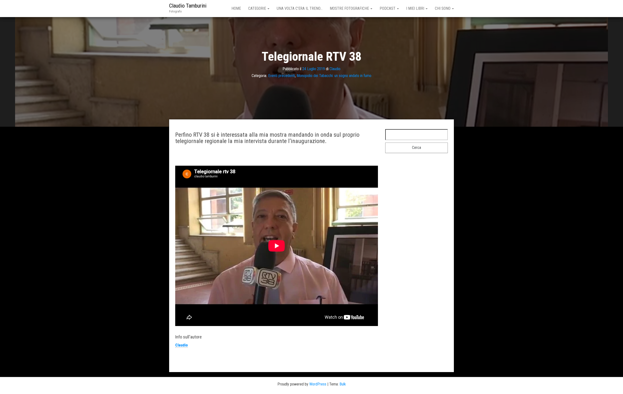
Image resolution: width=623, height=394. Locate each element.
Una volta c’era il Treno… (299, 8)
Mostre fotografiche (350, 8)
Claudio (335, 68)
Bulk (342, 384)
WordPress (317, 384)
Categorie (257, 8)
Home (236, 8)
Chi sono (443, 8)
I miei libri (415, 8)
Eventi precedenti (281, 75)
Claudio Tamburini (187, 6)
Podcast (388, 8)
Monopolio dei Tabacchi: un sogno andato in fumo (334, 75)
